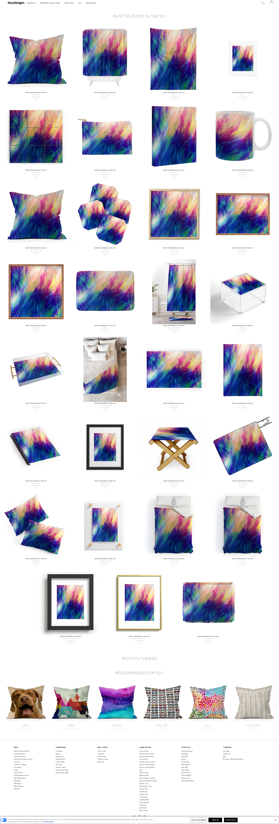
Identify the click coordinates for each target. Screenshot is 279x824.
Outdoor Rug (144, 772)
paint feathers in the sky (36, 92)
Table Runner (144, 802)
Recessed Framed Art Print (23, 759)
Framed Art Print (19, 756)
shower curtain (105, 94)
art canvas (174, 172)
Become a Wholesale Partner (233, 759)
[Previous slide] (4, 704)
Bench (58, 754)
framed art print (105, 483)
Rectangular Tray (145, 786)
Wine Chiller (144, 810)
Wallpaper (17, 781)
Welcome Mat (144, 775)
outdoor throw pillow (36, 250)
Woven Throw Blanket (147, 767)
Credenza (59, 751)
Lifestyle (186, 747)
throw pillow (36, 94)
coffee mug (242, 172)
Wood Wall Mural (20, 778)
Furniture (61, 747)
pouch (105, 172)
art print (243, 94)
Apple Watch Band (187, 781)
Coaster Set (144, 794)
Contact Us (227, 754)
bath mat (105, 328)
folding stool (174, 483)
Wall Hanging (18, 786)
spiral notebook (36, 483)
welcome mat (174, 405)
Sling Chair (60, 756)
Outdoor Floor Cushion (147, 762)
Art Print (17, 762)
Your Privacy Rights (198, 820)
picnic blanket (243, 483)
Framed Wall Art (19, 754)
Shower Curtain (103, 759)
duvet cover (174, 561)
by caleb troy (36, 97)
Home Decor (145, 747)
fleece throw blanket (105, 405)
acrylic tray (36, 405)
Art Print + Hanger (20, 764)
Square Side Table (62, 772)
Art (80, 3)
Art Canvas (18, 767)
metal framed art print (139, 638)
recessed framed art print (70, 638)
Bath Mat (101, 762)
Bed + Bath (103, 747)
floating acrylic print (105, 561)
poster (243, 405)
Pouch (183, 759)
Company (227, 747)
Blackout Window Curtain (148, 781)
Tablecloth (143, 808)
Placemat (143, 805)
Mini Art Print (18, 772)
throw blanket (208, 638)
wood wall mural (36, 172)
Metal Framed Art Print (21, 751)
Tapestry (17, 789)
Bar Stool (59, 764)
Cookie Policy (49, 821)
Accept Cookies (230, 820)
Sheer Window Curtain (147, 778)
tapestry (173, 94)
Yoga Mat (184, 767)
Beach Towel (185, 772)
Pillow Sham (102, 756)
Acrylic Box (143, 791)
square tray (36, 328)
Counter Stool (60, 767)
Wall (16, 747)
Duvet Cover (102, 751)
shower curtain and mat (174, 328)
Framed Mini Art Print (21, 775)
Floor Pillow (144, 759)
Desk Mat (184, 756)
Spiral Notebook (187, 751)
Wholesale (91, 3)
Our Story (69, 3)
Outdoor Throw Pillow (147, 754)
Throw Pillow (144, 751)
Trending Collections (50, 3)
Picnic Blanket (186, 775)
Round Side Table (62, 770)
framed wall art (174, 250)
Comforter (101, 754)
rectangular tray (243, 250)
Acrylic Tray (144, 789)
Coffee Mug (143, 797)
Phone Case (185, 778)
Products (31, 3)
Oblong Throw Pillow (147, 756)
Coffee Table (60, 762)
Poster (16, 770)
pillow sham (36, 561)
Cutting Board (144, 799)
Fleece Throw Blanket (147, 764)
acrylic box (243, 328)
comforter (243, 561)
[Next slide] (275, 704)
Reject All (215, 820)
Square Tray (144, 783)
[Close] (275, 820)
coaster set (105, 250)
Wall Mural (17, 783)
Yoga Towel (185, 770)
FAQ (224, 756)
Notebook (184, 754)
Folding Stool (60, 759)
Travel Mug (185, 762)
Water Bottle (185, 764)
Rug (141, 770)
